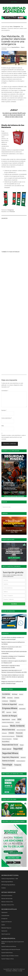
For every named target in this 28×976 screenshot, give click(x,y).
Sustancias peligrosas (21, 760)
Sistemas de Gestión (8, 761)
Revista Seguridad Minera (14, 10)
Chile (3, 697)
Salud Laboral (6, 749)
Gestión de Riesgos (9, 716)
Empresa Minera (9, 708)
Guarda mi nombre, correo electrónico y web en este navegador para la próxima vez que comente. (13, 437)
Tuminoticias (9, 970)
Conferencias (5, 701)
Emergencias (11, 210)
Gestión (3, 924)
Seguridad (17, 749)
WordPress (15, 970)
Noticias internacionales (6, 898)
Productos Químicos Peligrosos (8, 736)
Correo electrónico (6, 418)
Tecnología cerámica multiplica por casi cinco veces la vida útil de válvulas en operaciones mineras (12, 676)
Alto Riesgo (14, 694)
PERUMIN (11, 733)
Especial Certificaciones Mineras (8, 946)
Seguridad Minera (10, 753)
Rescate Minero (5, 741)
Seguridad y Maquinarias (10, 757)
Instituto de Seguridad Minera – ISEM (9, 878)
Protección (19, 736)
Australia (21, 694)
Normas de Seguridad (21, 729)
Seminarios (23, 757)
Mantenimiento (5, 726)
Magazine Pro (16, 969)
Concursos (9, 697)
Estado (14, 712)
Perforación (4, 733)
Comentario (4, 390)
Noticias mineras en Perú (7, 901)
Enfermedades (22, 708)
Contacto (3, 887)
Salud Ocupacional (5, 934)
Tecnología (7, 764)
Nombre (3, 410)
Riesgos (21, 744)
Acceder (20, 970)
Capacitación (4, 912)
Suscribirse (14, 604)
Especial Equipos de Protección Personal (10, 949)
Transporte (17, 765)
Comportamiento (5, 915)
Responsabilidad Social (10, 745)
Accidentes (6, 694)
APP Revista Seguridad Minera (8, 884)
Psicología (15, 738)
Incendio (13, 719)
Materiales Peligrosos (6, 927)
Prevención (12, 211)
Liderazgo (17, 722)
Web (2, 425)
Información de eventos (6, 895)
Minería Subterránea (8, 730)
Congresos (13, 701)
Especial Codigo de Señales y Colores (9, 955)
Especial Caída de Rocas (7, 952)
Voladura (3, 768)
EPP (3, 712)
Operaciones (4, 931)
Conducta (17, 697)
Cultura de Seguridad (9, 704)
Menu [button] (15, 2)
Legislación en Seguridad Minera (8, 722)
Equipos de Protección (6, 921)
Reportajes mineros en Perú (7, 904)
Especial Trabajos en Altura (7, 958)
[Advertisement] (14, 235)
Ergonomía (9, 712)
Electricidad (21, 704)
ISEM (19, 719)
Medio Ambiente (17, 726)
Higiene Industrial (6, 719)
